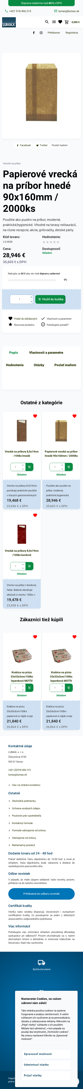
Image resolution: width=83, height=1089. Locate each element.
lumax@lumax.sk (17, 774)
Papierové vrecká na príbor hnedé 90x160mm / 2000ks (61, 453)
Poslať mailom (65, 365)
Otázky (39, 365)
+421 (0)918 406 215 (19, 769)
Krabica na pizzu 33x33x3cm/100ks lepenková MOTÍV (22, 676)
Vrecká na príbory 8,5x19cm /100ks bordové (22, 552)
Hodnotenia (15, 365)
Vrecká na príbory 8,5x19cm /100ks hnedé (22, 453)
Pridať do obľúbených (25, 318)
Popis (13, 352)
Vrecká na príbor (12, 163)
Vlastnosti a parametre (46, 352)
